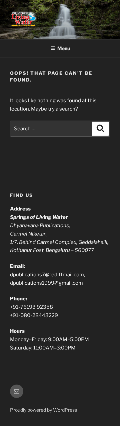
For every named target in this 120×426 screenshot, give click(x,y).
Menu (63, 48)
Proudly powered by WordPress (43, 410)
